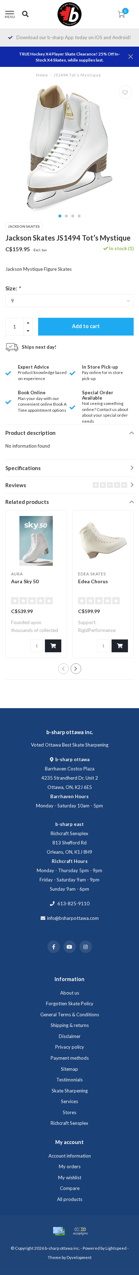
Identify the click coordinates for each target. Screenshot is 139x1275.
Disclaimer (70, 1036)
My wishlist (69, 1177)
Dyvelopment (79, 1257)
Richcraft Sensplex (69, 1123)
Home (42, 75)
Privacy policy (69, 1047)
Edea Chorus (93, 581)
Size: (12, 288)
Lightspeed (116, 1247)
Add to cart (86, 326)
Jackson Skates (24, 226)
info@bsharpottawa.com (73, 918)
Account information (69, 1156)
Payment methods (70, 1058)
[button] (59, 216)
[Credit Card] (59, 1231)
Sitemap (69, 1069)
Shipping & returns (70, 1025)
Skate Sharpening (70, 1091)
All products (69, 1199)
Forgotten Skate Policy (69, 1003)
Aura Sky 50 (24, 581)
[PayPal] (80, 1231)
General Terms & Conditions (69, 1014)
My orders (70, 1166)
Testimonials (69, 1079)
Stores (69, 1112)
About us (69, 993)
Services (69, 1101)
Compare (69, 1188)
